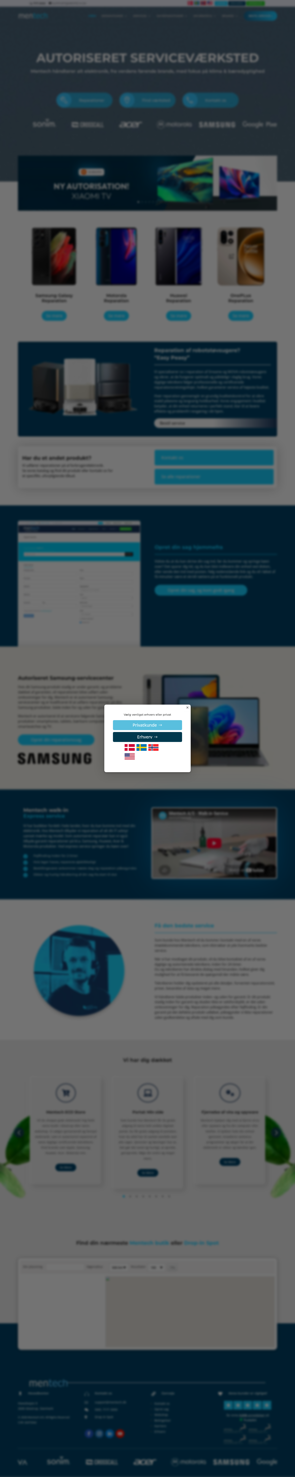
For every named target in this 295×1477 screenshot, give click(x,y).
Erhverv (144, 737)
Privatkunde (145, 725)
